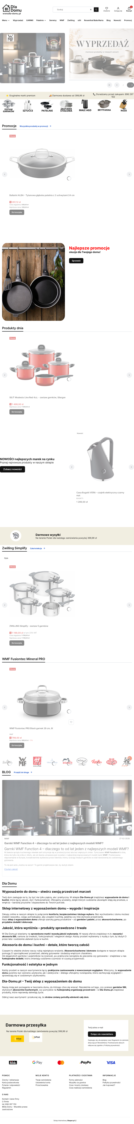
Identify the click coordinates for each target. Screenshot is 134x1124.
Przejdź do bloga (21, 772)
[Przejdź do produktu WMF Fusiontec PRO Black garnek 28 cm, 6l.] (42, 696)
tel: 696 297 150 (9, 1104)
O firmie (5, 1101)
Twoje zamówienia (43, 1080)
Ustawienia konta (43, 1082)
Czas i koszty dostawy (78, 1085)
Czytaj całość (11, 869)
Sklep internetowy (64, 1121)
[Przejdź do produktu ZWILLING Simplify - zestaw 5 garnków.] (42, 593)
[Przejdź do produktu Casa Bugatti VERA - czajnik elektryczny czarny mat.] (101, 460)
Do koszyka (17, 212)
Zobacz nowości (12, 469)
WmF (6, 838)
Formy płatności (76, 1080)
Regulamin (6, 1088)
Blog (104, 1080)
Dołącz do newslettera (102, 1034)
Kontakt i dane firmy (10, 1099)
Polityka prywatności (111, 1082)
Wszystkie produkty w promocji (34, 126)
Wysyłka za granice (77, 1082)
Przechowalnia (42, 1085)
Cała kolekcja (36, 548)
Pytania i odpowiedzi (11, 1085)
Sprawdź (76, 260)
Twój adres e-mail (95, 1027)
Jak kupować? (109, 1085)
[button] (96, 9)
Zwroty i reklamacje (10, 1080)
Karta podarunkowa (10, 1082)
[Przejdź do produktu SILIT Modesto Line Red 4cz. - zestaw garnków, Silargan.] (42, 365)
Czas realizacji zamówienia (80, 1088)
